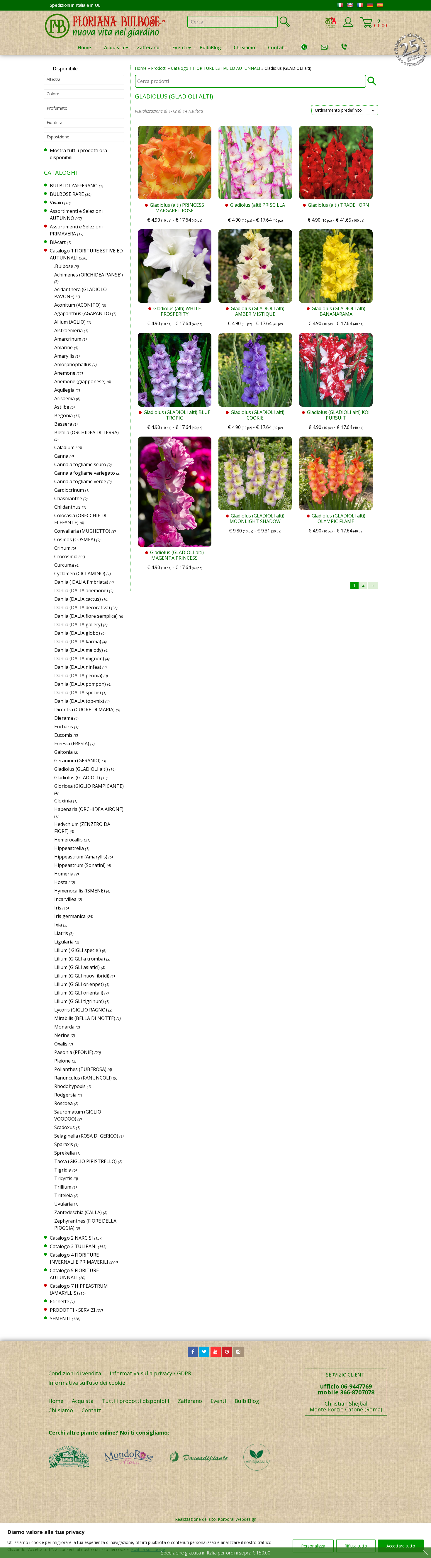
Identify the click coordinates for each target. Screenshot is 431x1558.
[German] (370, 5)
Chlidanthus (67, 507)
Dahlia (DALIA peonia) (78, 675)
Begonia (63, 415)
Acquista (114, 47)
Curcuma (64, 565)
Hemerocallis (68, 839)
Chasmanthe (68, 498)
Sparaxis (63, 1144)
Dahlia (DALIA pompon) (80, 684)
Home (84, 47)
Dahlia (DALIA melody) (78, 650)
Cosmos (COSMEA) (74, 539)
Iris (57, 907)
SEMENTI (60, 1318)
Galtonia (63, 752)
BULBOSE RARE (67, 194)
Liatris (61, 933)
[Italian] (340, 5)
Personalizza (313, 1546)
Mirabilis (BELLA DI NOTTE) (84, 1018)
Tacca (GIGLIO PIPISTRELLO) (85, 1161)
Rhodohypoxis (70, 1086)
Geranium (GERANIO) (77, 760)
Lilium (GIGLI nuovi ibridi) (81, 976)
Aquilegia (64, 390)
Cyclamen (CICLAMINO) (79, 573)
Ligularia (64, 941)
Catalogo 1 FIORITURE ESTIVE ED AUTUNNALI (215, 68)
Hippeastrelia (69, 848)
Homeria (63, 873)
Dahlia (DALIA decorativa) (82, 607)
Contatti (278, 47)
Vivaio (56, 202)
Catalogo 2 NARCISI (71, 1238)
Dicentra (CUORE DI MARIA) (84, 709)
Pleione (62, 1061)
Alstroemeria (68, 330)
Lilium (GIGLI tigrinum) (79, 1001)
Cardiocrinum (69, 490)
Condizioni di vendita (74, 1373)
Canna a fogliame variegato (84, 473)
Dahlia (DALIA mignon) (79, 658)
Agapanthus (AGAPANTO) (82, 313)
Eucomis (63, 735)
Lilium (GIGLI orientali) (78, 993)
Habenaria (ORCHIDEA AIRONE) (88, 809)
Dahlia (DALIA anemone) (81, 590)
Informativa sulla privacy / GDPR (150, 1373)
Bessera (63, 424)
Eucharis (63, 726)
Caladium (64, 447)
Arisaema (64, 398)
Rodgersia (65, 1095)
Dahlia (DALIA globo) (77, 633)
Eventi (179, 47)
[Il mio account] (348, 26)
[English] (350, 5)
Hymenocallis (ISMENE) (79, 890)
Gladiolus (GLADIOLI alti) (81, 769)
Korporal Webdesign (237, 1519)
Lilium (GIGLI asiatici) (77, 967)
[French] (360, 5)
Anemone (64, 373)
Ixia (58, 924)
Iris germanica (70, 916)
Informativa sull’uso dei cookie (86, 1382)
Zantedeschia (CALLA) (78, 1212)
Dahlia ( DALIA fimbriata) (81, 582)
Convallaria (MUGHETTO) (82, 531)
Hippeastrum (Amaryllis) (80, 856)
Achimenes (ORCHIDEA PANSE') (88, 274)
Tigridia (62, 1170)
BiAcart (58, 242)
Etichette (59, 1301)
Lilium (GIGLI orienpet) (79, 984)
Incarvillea (65, 899)
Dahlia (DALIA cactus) (77, 599)
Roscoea (63, 1103)
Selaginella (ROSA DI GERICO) (86, 1136)
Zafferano (148, 47)
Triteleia (63, 1195)
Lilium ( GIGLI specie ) (77, 950)
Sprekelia (64, 1153)
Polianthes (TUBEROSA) (80, 1069)
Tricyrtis (63, 1178)
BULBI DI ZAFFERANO (74, 185)
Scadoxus (64, 1127)
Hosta (60, 882)
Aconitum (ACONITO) (77, 305)
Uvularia (63, 1204)
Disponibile (65, 68)
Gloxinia (63, 800)
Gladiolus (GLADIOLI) (77, 777)
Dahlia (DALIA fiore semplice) (86, 616)
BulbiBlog (210, 47)
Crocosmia (65, 556)
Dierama (63, 718)
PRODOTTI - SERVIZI (72, 1310)
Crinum (62, 548)
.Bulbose (63, 266)
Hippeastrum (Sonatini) (80, 865)
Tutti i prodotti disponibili (135, 1400)
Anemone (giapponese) (80, 381)
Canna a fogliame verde (80, 481)
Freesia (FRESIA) (71, 743)
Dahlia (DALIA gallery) (78, 624)
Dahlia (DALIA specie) (77, 692)
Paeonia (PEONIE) (73, 1052)
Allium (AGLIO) (70, 322)
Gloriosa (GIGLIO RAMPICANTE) (89, 786)
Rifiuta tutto (356, 1546)
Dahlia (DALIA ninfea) (77, 667)
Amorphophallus (72, 364)
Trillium (62, 1187)
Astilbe (61, 407)
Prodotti (159, 68)
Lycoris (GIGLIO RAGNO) (80, 1010)
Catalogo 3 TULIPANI (73, 1246)
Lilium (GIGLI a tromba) (79, 958)
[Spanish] (380, 5)
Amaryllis (64, 356)
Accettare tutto (400, 1546)
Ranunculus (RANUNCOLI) (83, 1078)
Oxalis (60, 1044)
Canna (61, 456)
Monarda (64, 1027)
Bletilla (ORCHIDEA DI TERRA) (86, 432)
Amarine (63, 347)
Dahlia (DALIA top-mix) (79, 701)
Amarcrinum (67, 339)
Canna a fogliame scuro (80, 464)
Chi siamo (244, 47)
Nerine (61, 1035)
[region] (215, 1540)
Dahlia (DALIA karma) (77, 641)
